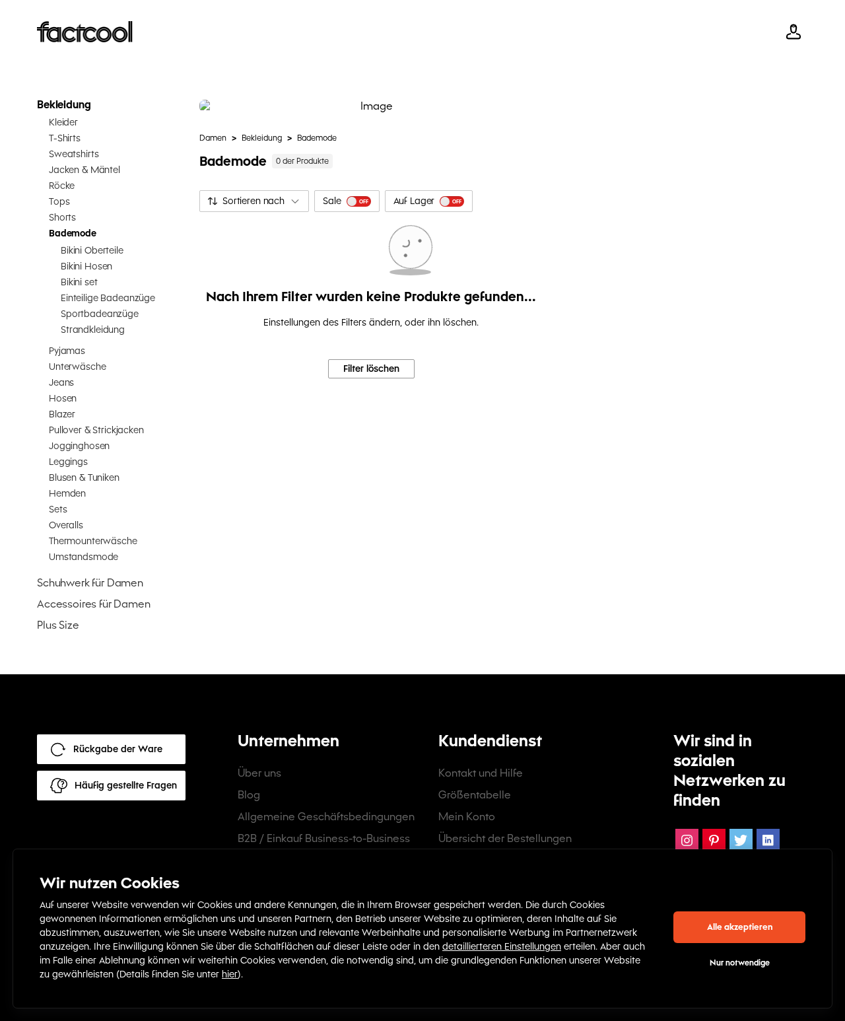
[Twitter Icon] (741, 840)
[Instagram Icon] (686, 840)
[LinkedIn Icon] (768, 840)
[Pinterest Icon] (713, 840)
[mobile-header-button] (793, 32)
